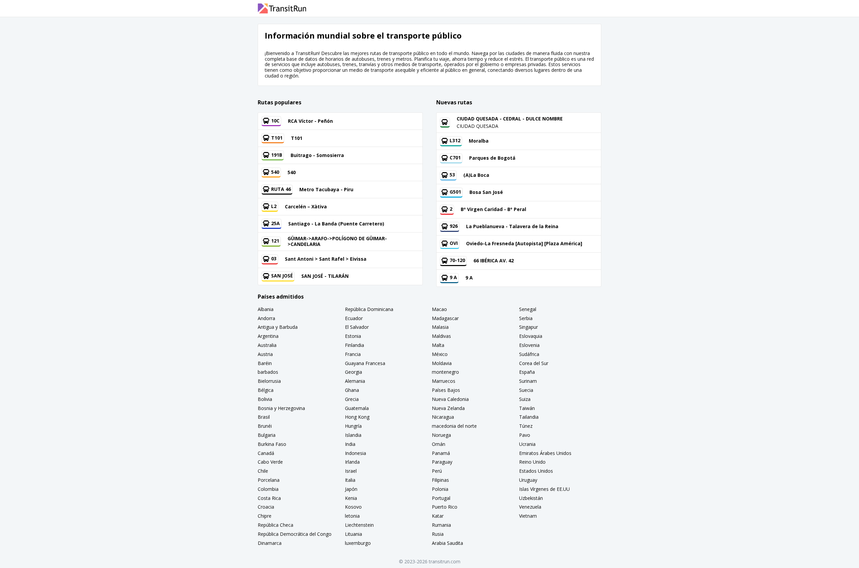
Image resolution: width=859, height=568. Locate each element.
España (527, 372)
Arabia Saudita (447, 543)
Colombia (268, 489)
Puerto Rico (444, 507)
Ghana (352, 390)
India (350, 444)
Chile (263, 471)
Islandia (353, 435)
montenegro (445, 372)
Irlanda (352, 462)
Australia (267, 345)
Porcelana (269, 480)
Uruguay (528, 480)
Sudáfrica (529, 354)
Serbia (526, 318)
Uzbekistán (531, 498)
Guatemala (357, 408)
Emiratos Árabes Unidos (545, 453)
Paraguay (442, 462)
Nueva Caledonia (450, 399)
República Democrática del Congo (295, 534)
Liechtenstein (359, 525)
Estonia (353, 336)
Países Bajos (446, 390)
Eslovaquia (530, 336)
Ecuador (354, 318)
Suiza (524, 399)
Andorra (266, 318)
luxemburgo (358, 543)
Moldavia (442, 363)
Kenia (351, 498)
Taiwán (527, 408)
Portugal (441, 498)
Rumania (441, 525)
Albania (265, 309)
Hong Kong (357, 417)
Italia (350, 480)
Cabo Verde (270, 462)
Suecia (526, 390)
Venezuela (530, 507)
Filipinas (440, 480)
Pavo (524, 435)
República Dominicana (369, 309)
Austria (265, 354)
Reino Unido (532, 462)
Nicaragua (443, 417)
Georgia (353, 372)
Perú (437, 471)
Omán (438, 444)
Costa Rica (269, 498)
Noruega (441, 435)
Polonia (440, 489)
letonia (352, 516)
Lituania (353, 534)
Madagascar (445, 318)
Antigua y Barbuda (278, 327)
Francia (353, 354)
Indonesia (355, 453)
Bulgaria (266, 435)
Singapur (528, 327)
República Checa (275, 525)
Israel (351, 471)
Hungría (353, 426)
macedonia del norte (454, 426)
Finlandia (354, 345)
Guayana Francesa (365, 363)
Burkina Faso (272, 444)
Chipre (264, 516)
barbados (268, 372)
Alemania (355, 381)
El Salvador (357, 327)
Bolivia (265, 399)
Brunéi (265, 426)
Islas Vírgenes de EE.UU (544, 489)
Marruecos (443, 381)
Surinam (528, 381)
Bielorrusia (269, 381)
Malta (438, 345)
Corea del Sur (533, 363)
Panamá (441, 453)
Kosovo (353, 507)
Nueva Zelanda (448, 408)
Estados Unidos (536, 471)
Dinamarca (270, 543)
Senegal (527, 309)
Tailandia (529, 417)
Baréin (265, 363)
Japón (351, 489)
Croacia (266, 507)
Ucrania (527, 444)
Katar (438, 516)
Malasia (440, 327)
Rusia (438, 534)
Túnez (526, 426)
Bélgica (265, 390)
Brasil (264, 417)
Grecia (352, 399)
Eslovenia (529, 345)
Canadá (266, 453)
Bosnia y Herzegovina (281, 408)
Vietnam (528, 516)
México (440, 354)
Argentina (268, 336)
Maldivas (441, 336)
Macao (439, 309)
